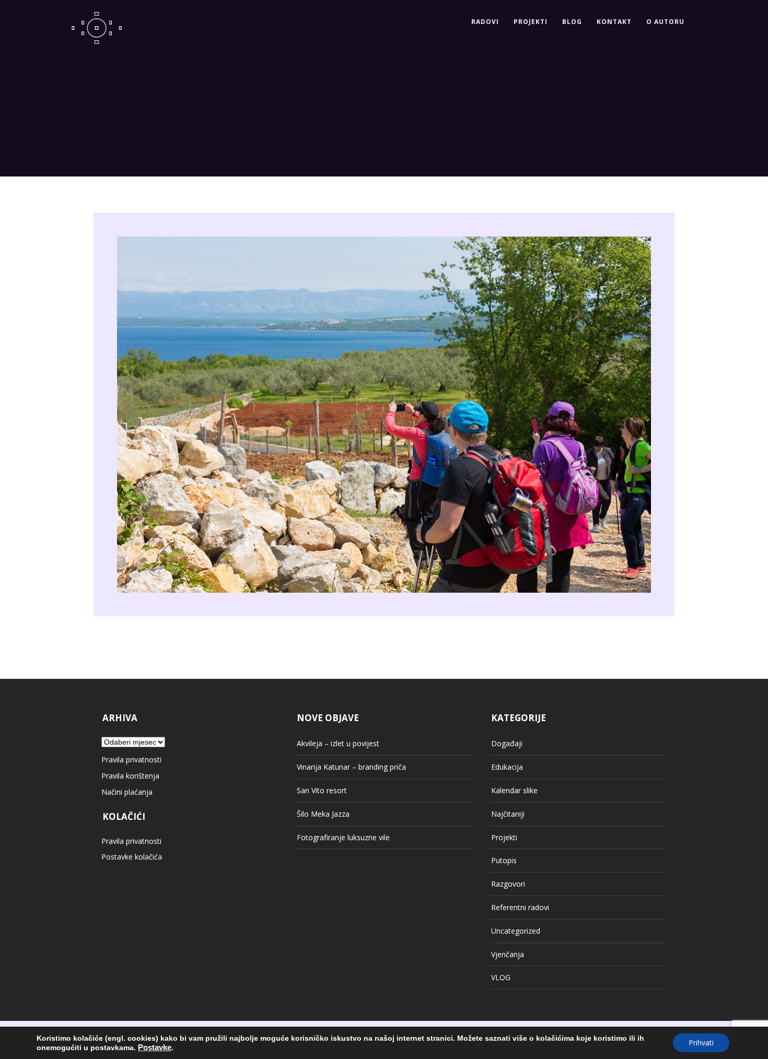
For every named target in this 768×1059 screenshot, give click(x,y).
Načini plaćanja (127, 792)
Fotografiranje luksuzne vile (343, 837)
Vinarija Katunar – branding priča (351, 767)
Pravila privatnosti (131, 759)
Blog (572, 21)
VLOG (500, 977)
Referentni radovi (520, 907)
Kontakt (614, 21)
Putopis (504, 860)
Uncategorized (515, 931)
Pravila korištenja (130, 776)
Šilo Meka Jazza (323, 814)
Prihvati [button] (701, 1043)
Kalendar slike (514, 790)
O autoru (665, 21)
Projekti (531, 21)
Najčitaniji (508, 814)
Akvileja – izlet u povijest (338, 743)
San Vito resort (322, 790)
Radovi (485, 21)
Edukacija (507, 767)
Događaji (506, 743)
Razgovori (508, 884)
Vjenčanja (507, 954)
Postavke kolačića (131, 857)
